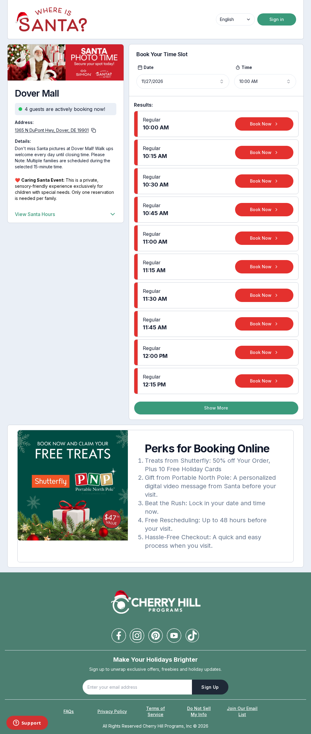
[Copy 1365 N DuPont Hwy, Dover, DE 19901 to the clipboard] (93, 130)
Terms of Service (155, 711)
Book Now (261, 123)
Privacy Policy (112, 711)
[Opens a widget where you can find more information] (27, 723)
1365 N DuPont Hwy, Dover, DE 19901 (52, 130)
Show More (216, 407)
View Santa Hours (35, 214)
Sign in (276, 19)
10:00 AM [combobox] (248, 81)
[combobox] (235, 19)
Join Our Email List (242, 711)
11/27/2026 (152, 81)
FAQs (68, 711)
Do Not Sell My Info (199, 711)
